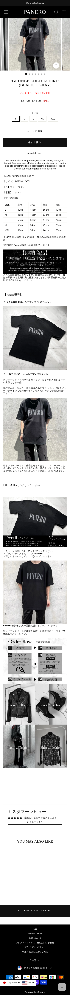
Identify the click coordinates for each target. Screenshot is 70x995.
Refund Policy (35, 934)
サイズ (35, 113)
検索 (35, 929)
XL (42, 118)
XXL (53, 118)
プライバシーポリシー (35, 947)
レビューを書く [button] (35, 822)
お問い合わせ (35, 938)
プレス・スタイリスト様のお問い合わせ (35, 943)
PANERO (35, 12)
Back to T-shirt (37, 910)
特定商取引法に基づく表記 (35, 951)
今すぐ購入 (35, 142)
